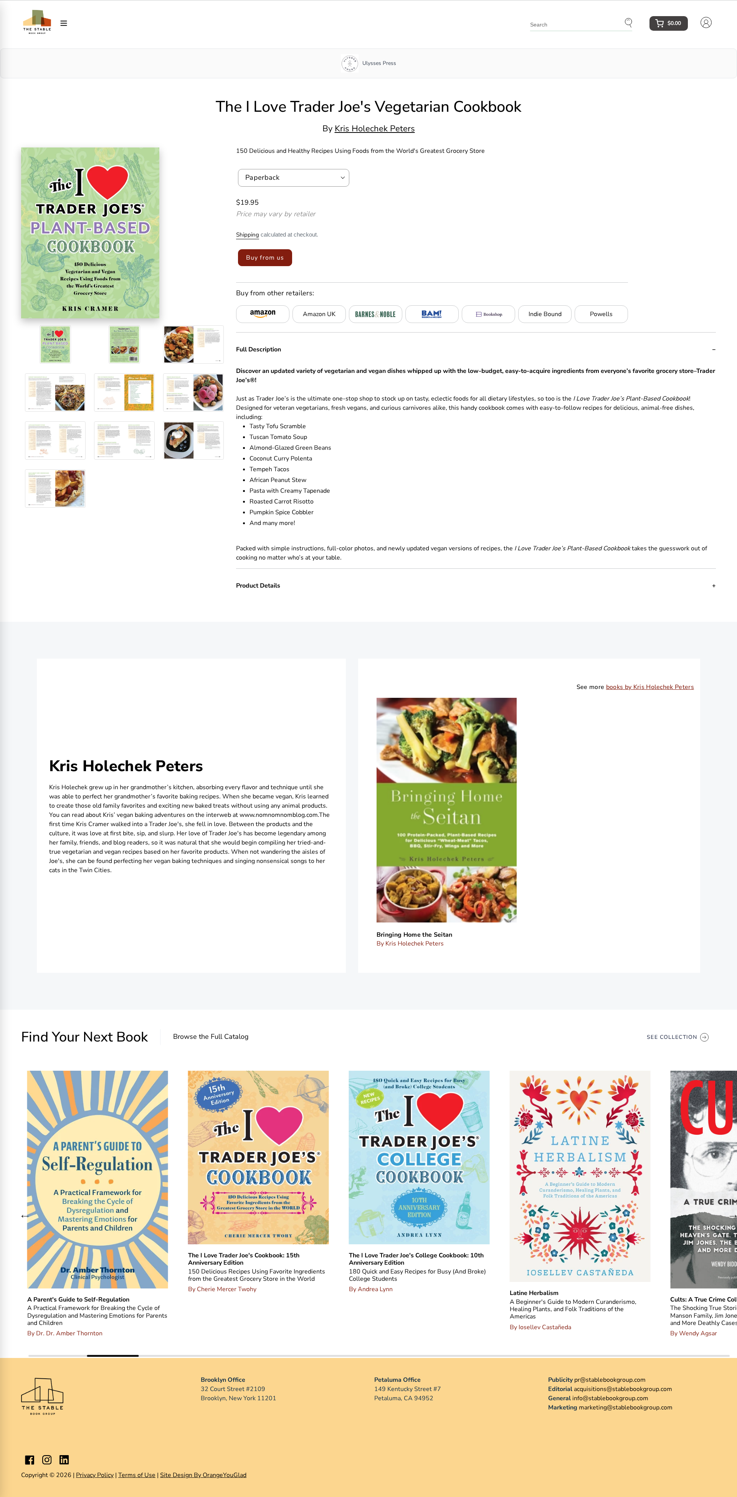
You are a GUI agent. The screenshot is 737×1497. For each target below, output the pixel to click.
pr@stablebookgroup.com (610, 1380)
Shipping (247, 234)
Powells (601, 314)
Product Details (258, 585)
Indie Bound (545, 314)
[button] (25, 1215)
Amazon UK (319, 314)
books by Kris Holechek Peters (650, 687)
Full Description (258, 349)
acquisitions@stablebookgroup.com (623, 1389)
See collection (672, 1037)
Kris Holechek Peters (375, 128)
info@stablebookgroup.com (610, 1398)
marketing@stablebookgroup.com (626, 1407)
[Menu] (63, 22)
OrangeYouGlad (224, 1475)
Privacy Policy (95, 1475)
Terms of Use (136, 1475)
